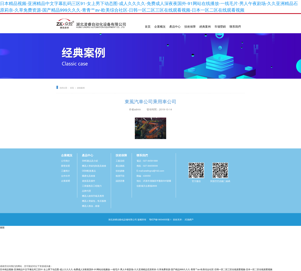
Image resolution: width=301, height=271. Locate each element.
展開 (2, 227)
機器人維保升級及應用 (93, 195)
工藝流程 (120, 160)
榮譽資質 (65, 165)
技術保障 (190, 26)
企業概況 (160, 26)
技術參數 (120, 170)
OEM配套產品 (89, 170)
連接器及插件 (88, 180)
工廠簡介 (65, 170)
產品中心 (175, 26)
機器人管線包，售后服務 (94, 200)
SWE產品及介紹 (90, 160)
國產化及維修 (88, 175)
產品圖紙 (120, 165)
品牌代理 (86, 190)
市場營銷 (220, 26)
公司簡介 (65, 160)
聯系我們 (235, 26)
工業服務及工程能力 (92, 185)
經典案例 (205, 26)
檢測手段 (120, 175)
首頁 (147, 26)
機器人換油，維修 (91, 205)
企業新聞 (65, 180)
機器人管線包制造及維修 (94, 165)
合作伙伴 (65, 175)
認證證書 (120, 180)
